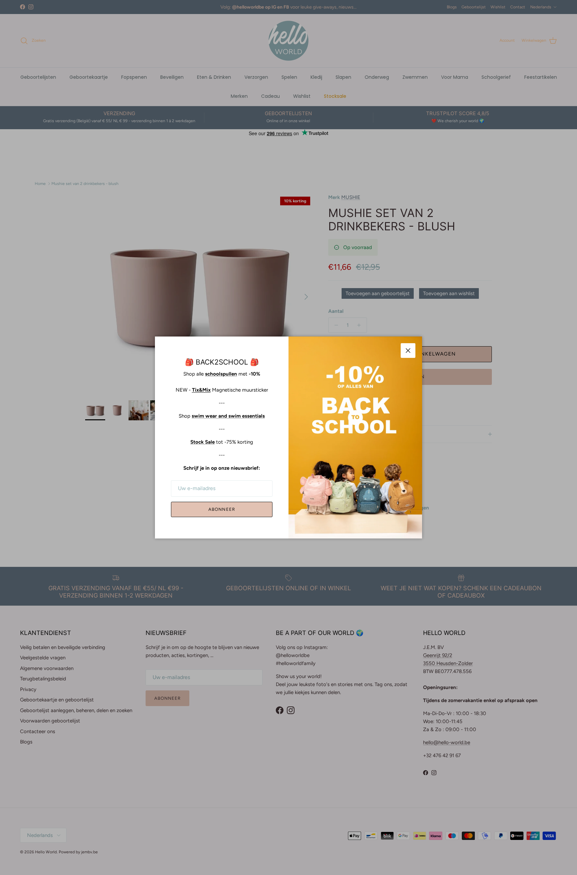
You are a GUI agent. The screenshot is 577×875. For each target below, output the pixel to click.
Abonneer (221, 509)
